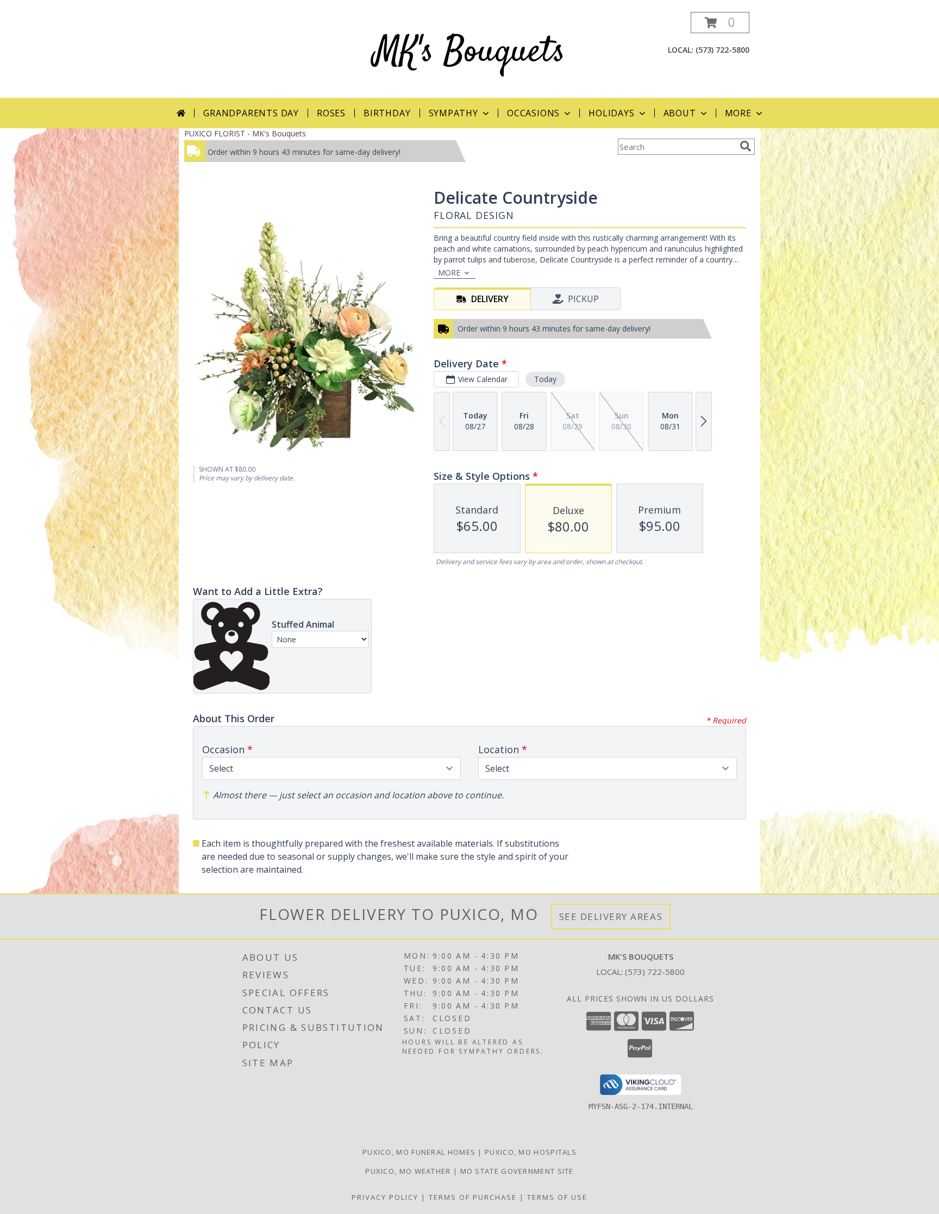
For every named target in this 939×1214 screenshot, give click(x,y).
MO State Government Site (517, 1171)
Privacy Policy (385, 1197)
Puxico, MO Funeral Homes (418, 1152)
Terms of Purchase (473, 1197)
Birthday (387, 113)
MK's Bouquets (469, 52)
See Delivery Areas (611, 916)
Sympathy (453, 113)
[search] (745, 146)
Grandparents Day (251, 113)
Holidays (611, 113)
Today (545, 379)
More (738, 113)
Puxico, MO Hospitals (531, 1152)
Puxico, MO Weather (407, 1171)
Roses (331, 113)
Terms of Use (557, 1197)
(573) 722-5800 (722, 50)
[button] (720, 22)
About (679, 113)
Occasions (533, 113)
